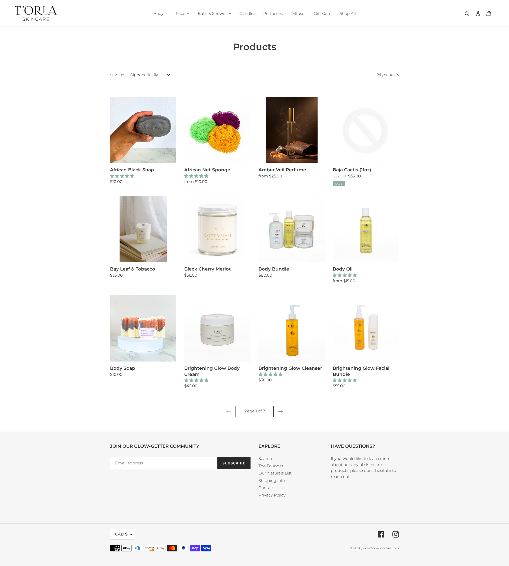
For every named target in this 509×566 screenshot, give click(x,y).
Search (265, 458)
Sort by (117, 75)
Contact (266, 487)
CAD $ (121, 534)
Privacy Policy (272, 495)
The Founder (270, 465)
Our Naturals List (275, 473)
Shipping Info (271, 480)
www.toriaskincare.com (380, 548)
